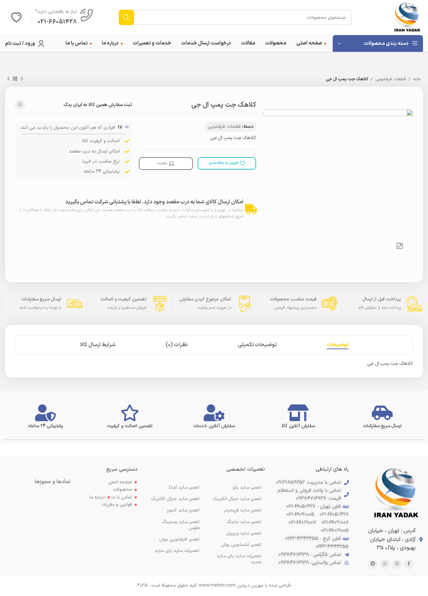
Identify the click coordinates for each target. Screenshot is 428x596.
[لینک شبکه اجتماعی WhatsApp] (20, 105)
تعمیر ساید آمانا (184, 487)
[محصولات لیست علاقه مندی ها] (16, 17)
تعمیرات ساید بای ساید (177, 550)
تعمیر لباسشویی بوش (241, 544)
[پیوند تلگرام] (373, 564)
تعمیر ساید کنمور (183, 510)
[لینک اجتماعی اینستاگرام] (397, 564)
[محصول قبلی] (21, 79)
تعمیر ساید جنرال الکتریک (175, 498)
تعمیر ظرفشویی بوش (179, 539)
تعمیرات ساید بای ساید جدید (239, 559)
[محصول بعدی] (8, 79)
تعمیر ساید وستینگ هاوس (181, 524)
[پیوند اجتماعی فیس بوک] (409, 564)
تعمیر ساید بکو (247, 487)
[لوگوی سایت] (407, 17)
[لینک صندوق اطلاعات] (64, 17)
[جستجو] (126, 17)
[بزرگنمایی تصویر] (399, 245)
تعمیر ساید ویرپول (243, 533)
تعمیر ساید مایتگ (243, 521)
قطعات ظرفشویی (390, 79)
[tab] (337, 345)
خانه (417, 79)
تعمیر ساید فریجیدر (242, 510)
